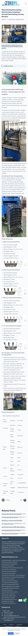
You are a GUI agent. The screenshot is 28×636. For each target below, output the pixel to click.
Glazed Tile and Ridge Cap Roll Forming (10, 584)
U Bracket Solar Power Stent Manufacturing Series (12, 567)
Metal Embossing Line (6, 577)
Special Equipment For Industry (8, 597)
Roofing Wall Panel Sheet (7, 590)
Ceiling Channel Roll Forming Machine (10, 562)
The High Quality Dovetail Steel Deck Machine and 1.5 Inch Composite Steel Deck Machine (14, 517)
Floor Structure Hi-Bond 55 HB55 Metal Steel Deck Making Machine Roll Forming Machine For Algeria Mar (14, 527)
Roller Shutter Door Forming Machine (9, 580)
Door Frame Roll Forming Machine (9, 569)
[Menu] (25, 3)
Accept (10, 633)
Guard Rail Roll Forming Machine (8, 575)
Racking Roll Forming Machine (18, 577)
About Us (11, 624)
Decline (17, 633)
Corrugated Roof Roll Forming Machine (10, 582)
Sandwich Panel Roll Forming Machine (10, 592)
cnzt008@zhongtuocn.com (13, 615)
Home (5, 624)
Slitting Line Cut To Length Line (8, 593)
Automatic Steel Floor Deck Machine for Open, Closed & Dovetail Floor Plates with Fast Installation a (14, 514)
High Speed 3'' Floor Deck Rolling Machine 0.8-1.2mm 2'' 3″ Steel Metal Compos (13, 524)
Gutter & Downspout (20, 575)
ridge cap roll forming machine (8, 578)
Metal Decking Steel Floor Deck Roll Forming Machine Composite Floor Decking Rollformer (13, 534)
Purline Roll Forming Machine (8, 565)
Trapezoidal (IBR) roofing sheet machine (10, 588)
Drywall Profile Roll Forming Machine (9, 564)
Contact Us (17, 626)
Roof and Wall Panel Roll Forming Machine (10, 586)
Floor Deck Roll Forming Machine (16, 19)
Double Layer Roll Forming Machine (9, 571)
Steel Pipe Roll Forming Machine (8, 603)
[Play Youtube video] (14, 78)
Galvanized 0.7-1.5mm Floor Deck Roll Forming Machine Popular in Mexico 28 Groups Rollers (12, 520)
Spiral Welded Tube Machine (8, 601)
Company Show (8, 626)
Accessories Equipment (7, 560)
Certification (19, 624)
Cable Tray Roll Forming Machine (19, 560)
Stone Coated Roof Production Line (9, 599)
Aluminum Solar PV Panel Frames (9, 595)
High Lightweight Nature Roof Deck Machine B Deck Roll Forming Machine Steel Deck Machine (13, 530)
